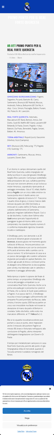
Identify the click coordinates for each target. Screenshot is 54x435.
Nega (27, 418)
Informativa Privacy (31, 431)
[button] (50, 388)
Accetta (27, 411)
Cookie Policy (21, 431)
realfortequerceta (38, 54)
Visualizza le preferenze (27, 425)
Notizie (25, 54)
